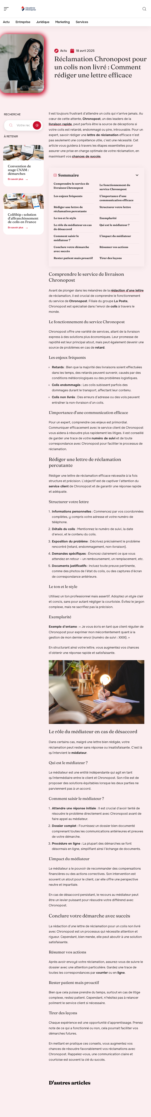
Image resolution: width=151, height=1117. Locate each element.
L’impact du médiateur (115, 236)
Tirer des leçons (110, 258)
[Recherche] (144, 9)
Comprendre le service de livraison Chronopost (71, 186)
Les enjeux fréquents (68, 196)
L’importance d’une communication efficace (116, 198)
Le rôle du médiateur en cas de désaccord (73, 227)
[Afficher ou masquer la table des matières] (109, 175)
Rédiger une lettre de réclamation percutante (70, 209)
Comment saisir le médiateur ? (66, 238)
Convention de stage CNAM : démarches (19, 169)
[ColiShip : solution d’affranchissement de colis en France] (23, 201)
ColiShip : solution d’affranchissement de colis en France (23, 218)
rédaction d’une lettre (127, 290)
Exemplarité (108, 218)
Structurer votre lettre (115, 207)
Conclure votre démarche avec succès (71, 249)
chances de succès (86, 156)
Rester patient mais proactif (73, 258)
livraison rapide (60, 124)
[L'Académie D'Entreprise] (28, 9)
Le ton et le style (65, 218)
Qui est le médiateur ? (114, 225)
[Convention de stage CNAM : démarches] (23, 152)
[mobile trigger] (7, 9)
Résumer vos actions (113, 247)
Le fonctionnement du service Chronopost (114, 187)
